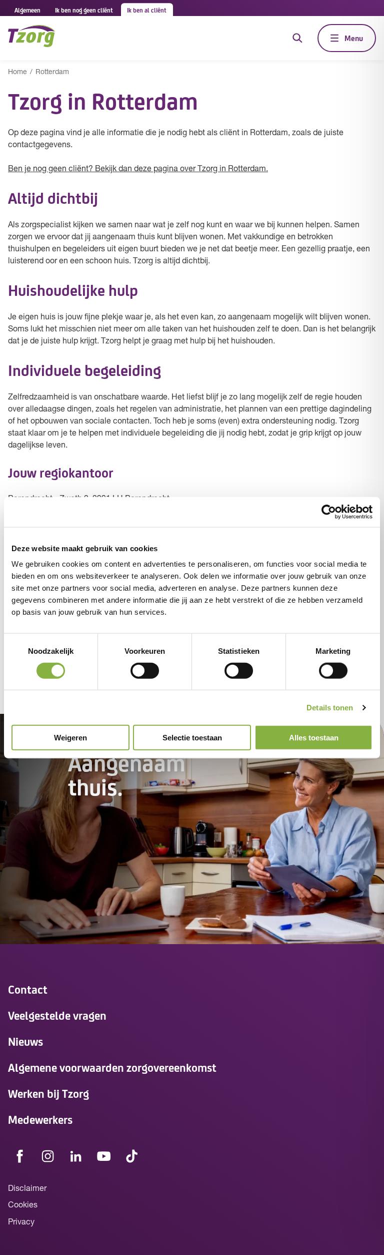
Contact (28, 989)
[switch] (144, 670)
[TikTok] (132, 1156)
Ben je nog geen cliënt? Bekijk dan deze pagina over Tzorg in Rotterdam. (138, 169)
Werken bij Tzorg (48, 1093)
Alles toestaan (313, 737)
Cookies (23, 1205)
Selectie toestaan (192, 737)
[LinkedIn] (76, 1156)
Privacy (21, 1222)
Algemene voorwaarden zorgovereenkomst (112, 1067)
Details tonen (329, 707)
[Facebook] (20, 1156)
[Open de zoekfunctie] (298, 38)
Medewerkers (40, 1119)
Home (17, 72)
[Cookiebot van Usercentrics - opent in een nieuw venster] (328, 511)
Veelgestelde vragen (57, 1015)
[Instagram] (48, 1156)
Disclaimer (27, 1189)
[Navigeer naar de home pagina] (31, 38)
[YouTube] (104, 1156)
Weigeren (70, 737)
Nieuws (25, 1041)
